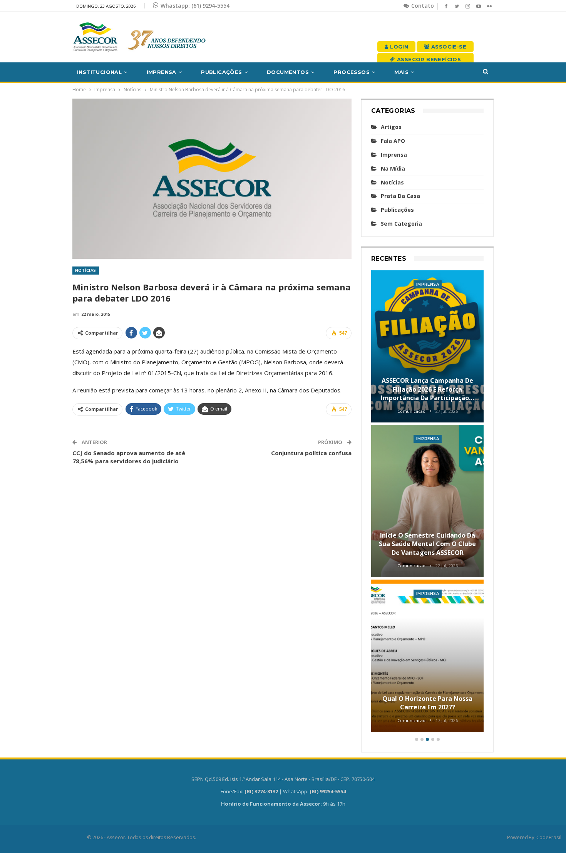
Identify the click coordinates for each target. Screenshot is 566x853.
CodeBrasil (548, 837)
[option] (427, 502)
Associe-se (448, 47)
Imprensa (161, 72)
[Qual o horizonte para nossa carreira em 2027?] (427, 656)
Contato (422, 5)
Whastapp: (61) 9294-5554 (195, 5)
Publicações (221, 72)
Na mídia (393, 168)
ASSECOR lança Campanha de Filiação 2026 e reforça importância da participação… (427, 389)
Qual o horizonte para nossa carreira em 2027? (427, 702)
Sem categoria (401, 223)
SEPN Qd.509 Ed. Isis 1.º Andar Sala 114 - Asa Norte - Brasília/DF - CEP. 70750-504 (283, 779)
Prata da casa (400, 195)
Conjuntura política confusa (311, 453)
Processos (351, 72)
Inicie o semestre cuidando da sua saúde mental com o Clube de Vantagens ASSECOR (427, 544)
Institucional (99, 72)
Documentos (288, 72)
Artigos (391, 127)
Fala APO (393, 140)
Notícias (85, 270)
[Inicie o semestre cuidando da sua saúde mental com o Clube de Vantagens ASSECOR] (427, 501)
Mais (401, 72)
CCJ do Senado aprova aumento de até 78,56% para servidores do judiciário (128, 457)
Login (398, 47)
